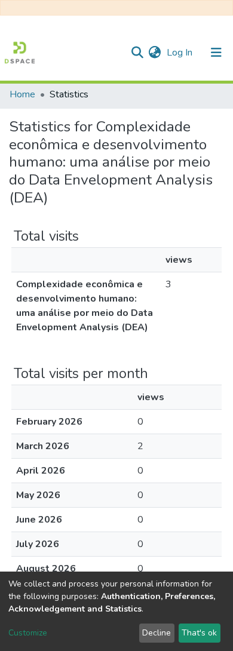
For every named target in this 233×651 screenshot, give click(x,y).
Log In (181, 52)
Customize (27, 632)
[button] (154, 52)
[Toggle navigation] (216, 53)
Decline (156, 632)
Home (22, 94)
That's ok (199, 632)
